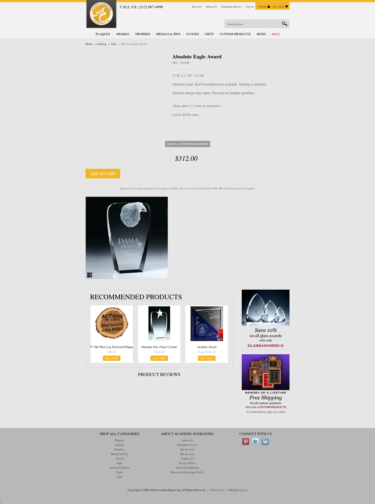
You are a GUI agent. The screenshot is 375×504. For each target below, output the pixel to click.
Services (197, 6)
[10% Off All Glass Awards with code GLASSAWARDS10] (265, 347)
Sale (276, 34)
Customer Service (231, 6)
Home (89, 44)
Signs (261, 34)
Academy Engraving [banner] (101, 14)
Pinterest (245, 441)
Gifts (209, 34)
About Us (211, 6)
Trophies (142, 34)
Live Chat (278, 6)
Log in (250, 6)
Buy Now (111, 358)
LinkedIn (265, 441)
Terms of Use (217, 490)
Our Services (187, 449)
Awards (122, 34)
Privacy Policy (187, 463)
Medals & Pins (168, 34)
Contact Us (187, 458)
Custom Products (235, 34)
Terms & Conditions (187, 468)
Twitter (255, 441)
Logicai (242, 490)
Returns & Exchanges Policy (187, 472)
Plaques (103, 34)
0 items (262, 6)
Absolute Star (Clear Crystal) (159, 347)
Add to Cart (103, 173)
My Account (187, 454)
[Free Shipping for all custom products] (265, 414)
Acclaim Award (206, 347)
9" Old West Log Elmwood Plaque (111, 347)
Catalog (102, 44)
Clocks (192, 34)
